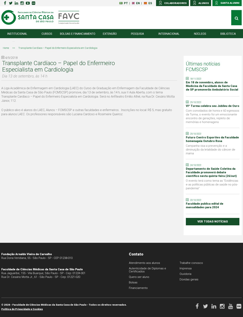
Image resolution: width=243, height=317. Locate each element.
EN (138, 3)
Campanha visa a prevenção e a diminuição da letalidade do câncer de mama (210, 149)
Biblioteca (228, 33)
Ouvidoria (185, 274)
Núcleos (200, 33)
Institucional (17, 33)
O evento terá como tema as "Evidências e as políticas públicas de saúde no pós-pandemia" (212, 184)
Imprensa (186, 268)
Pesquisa (137, 33)
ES (150, 3)
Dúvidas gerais (189, 279)
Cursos (47, 33)
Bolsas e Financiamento (77, 33)
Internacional (169, 33)
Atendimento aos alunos (144, 263)
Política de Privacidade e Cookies (22, 309)
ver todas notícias (212, 221)
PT (126, 3)
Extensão (110, 33)
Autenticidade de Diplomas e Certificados (147, 270)
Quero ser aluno (139, 277)
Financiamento (138, 288)
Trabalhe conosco (191, 263)
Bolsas (133, 282)
